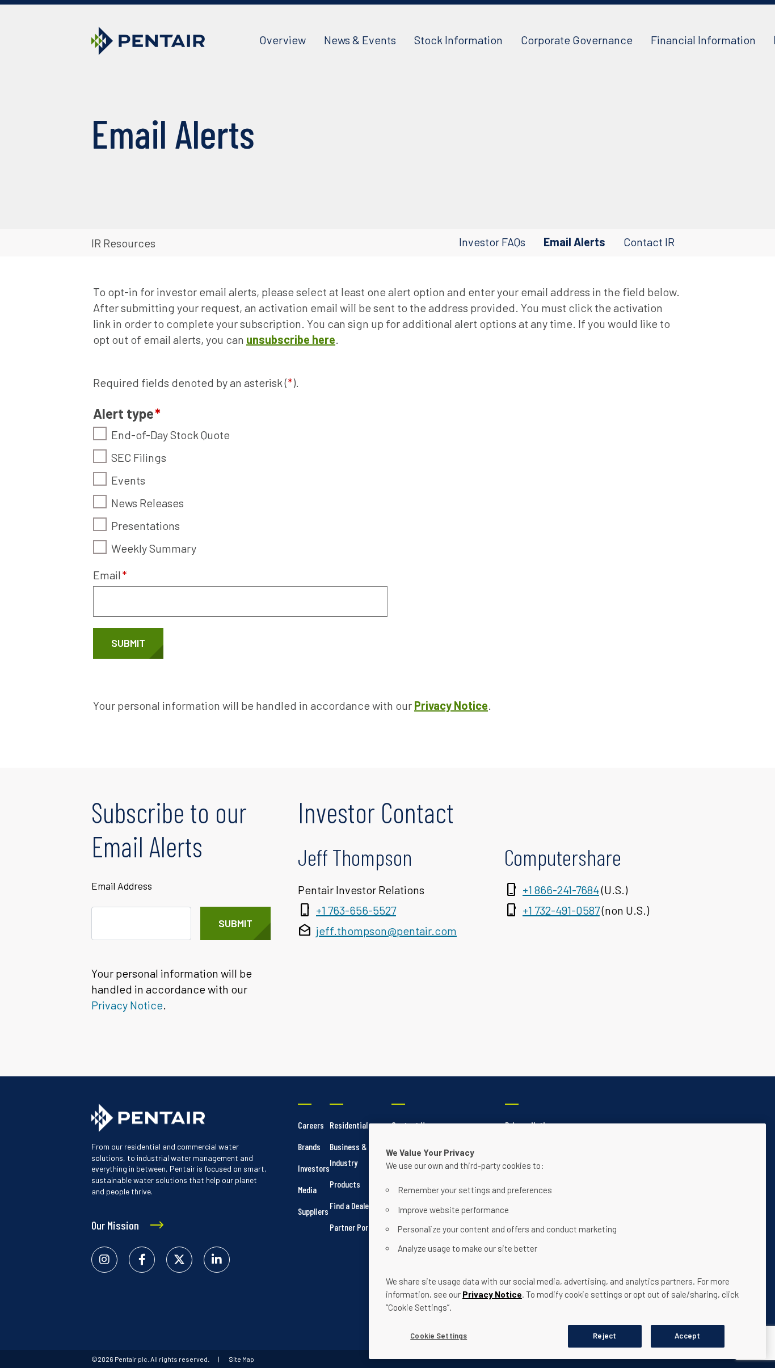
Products (345, 1183)
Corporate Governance (577, 40)
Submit (128, 643)
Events (128, 480)
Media (307, 1189)
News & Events (360, 40)
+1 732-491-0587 (561, 910)
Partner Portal (353, 1227)
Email (110, 574)
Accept (687, 1335)
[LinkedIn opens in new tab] (216, 1259)
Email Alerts (574, 242)
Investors (314, 1168)
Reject (604, 1335)
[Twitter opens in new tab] (179, 1259)
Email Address (121, 885)
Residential (349, 1124)
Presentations (145, 525)
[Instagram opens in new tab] (104, 1259)
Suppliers (313, 1211)
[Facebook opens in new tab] (141, 1259)
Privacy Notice (492, 1294)
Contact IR (649, 242)
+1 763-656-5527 (356, 910)
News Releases (147, 503)
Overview (282, 40)
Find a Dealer (351, 1205)
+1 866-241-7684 (561, 889)
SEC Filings (138, 457)
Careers (311, 1124)
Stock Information (458, 40)
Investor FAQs (492, 242)
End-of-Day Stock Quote (170, 434)
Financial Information (703, 40)
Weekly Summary (153, 548)
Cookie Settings (438, 1335)
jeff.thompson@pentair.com (386, 930)
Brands (309, 1146)
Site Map (241, 1359)
